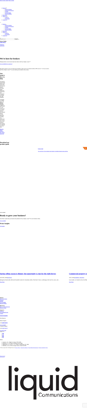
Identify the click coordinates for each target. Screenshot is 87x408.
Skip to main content (4, 0)
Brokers (4, 8)
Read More (2, 282)
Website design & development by (2, 356)
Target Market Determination (33, 347)
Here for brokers (8, 9)
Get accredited (8, 12)
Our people (7, 18)
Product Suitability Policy (43, 347)
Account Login (3, 330)
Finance (9, 277)
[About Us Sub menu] (7, 16)
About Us (4, 16)
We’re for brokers (3, 298)
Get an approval (9, 63)
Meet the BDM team (2, 130)
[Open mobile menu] (0, 22)
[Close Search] (18, 39)
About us (7, 17)
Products (2, 300)
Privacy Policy (17, 347)
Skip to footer (11, 0)
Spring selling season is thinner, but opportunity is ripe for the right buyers (28, 274)
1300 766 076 (3, 42)
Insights (6, 11)
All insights (2, 226)
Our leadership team (4, 312)
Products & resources (9, 10)
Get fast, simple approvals (2, 132)
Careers (1, 313)
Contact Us (5, 19)
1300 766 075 (5, 328)
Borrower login (3, 307)
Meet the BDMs (8, 13)
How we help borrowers (5, 306)
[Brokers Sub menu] (6, 8)
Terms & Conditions (24, 347)
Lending (76, 277)
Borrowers (5, 15)
